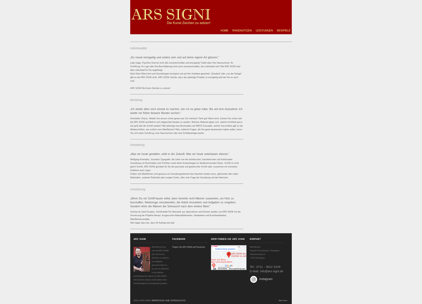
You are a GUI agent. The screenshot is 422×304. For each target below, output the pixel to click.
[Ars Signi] (170, 23)
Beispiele (284, 30)
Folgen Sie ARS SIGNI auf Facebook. (188, 247)
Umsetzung (137, 189)
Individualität (138, 48)
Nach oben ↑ (283, 300)
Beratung (136, 100)
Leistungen (264, 30)
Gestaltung (137, 144)
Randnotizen (242, 30)
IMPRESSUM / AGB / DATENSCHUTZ (168, 300)
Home (224, 30)
